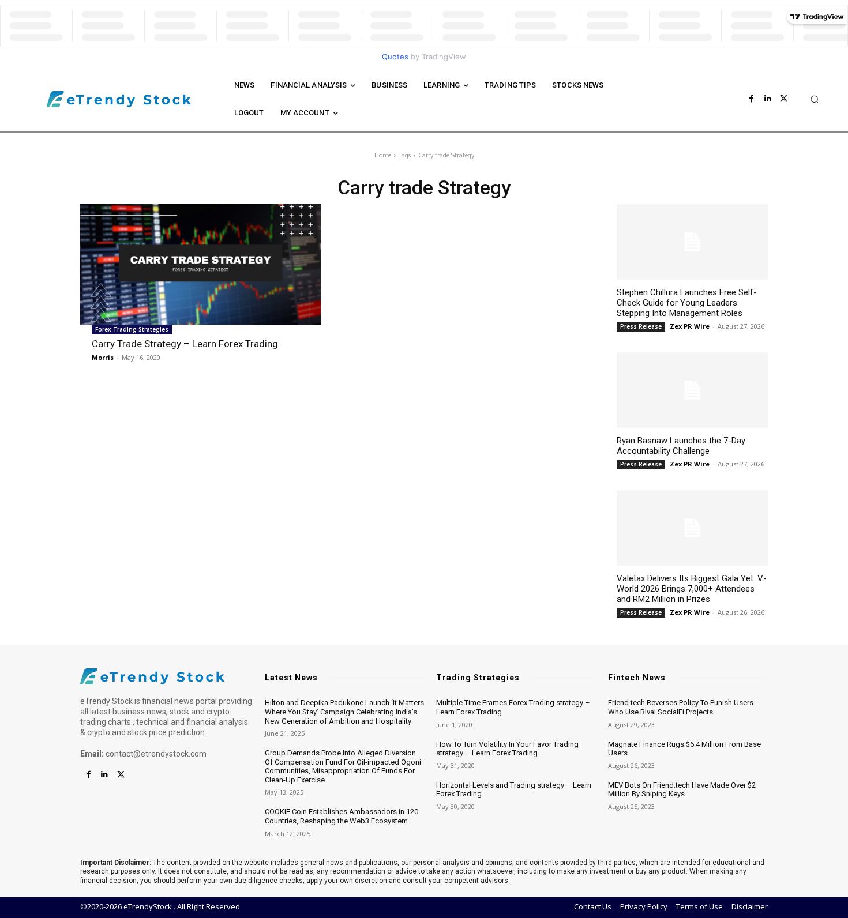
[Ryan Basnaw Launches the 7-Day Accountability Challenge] (692, 390)
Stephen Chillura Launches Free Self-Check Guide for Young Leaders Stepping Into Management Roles (687, 302)
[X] (784, 99)
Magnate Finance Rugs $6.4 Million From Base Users (684, 749)
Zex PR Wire (690, 326)
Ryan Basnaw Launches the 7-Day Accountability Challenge (681, 445)
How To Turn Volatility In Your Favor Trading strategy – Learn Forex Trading (507, 749)
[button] (815, 99)
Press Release (641, 326)
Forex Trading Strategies (131, 329)
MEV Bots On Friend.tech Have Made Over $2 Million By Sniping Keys (682, 790)
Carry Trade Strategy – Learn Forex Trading (185, 343)
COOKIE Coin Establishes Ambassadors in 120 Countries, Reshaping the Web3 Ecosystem (341, 816)
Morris (103, 357)
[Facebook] (752, 99)
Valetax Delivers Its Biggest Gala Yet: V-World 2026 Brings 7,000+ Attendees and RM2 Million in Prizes (692, 588)
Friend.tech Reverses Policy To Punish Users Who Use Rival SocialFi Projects (680, 707)
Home (382, 155)
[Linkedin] (768, 99)
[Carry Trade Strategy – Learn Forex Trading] (200, 264)
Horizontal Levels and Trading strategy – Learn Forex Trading (513, 790)
